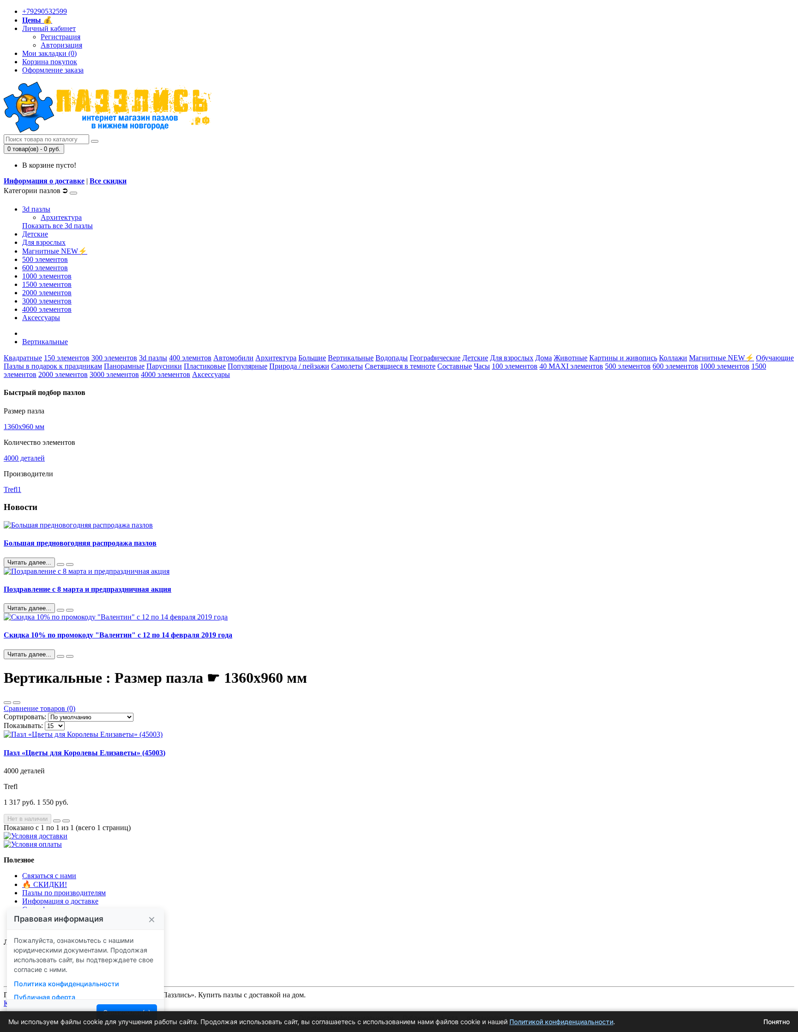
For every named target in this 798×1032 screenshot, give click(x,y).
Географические (435, 358)
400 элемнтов (190, 358)
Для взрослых (44, 242)
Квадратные (23, 358)
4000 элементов (47, 309)
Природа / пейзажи (299, 366)
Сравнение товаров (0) (39, 708)
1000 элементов (47, 276)
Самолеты (347, 366)
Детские (35, 234)
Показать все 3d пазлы (57, 226)
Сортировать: (25, 717)
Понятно (776, 1022)
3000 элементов (47, 301)
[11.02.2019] (60, 656)
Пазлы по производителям (64, 893)
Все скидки (108, 181)
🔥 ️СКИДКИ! (44, 884)
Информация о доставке (44, 181)
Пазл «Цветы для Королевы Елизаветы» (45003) (84, 753)
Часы (482, 366)
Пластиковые (205, 366)
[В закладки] (56, 821)
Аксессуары (41, 318)
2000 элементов (47, 293)
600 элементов (45, 268)
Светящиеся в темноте (400, 366)
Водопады (391, 358)
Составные (454, 366)
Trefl (12, 489)
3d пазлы (36, 209)
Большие (312, 358)
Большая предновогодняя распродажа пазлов (80, 543)
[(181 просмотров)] (69, 656)
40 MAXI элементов (571, 366)
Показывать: (23, 725)
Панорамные (124, 366)
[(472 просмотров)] (69, 564)
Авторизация (61, 45)
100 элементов (515, 366)
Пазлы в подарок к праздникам (53, 366)
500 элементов (45, 259)
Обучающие (775, 358)
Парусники (164, 366)
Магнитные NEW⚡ (54, 251)
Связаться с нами (49, 876)
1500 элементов (47, 284)
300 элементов (114, 358)
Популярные (247, 366)
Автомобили (233, 358)
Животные (570, 358)
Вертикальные (45, 342)
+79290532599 (44, 11)
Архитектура (61, 217)
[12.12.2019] (60, 564)
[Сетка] (16, 702)
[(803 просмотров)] (69, 610)
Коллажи (673, 358)
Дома (543, 358)
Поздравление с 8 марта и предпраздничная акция (87, 589)
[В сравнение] (66, 821)
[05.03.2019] (60, 610)
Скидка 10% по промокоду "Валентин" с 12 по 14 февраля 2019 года (118, 635)
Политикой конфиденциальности (561, 1022)
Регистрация (60, 37)
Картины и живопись (623, 358)
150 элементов (67, 358)
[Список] (7, 702)
